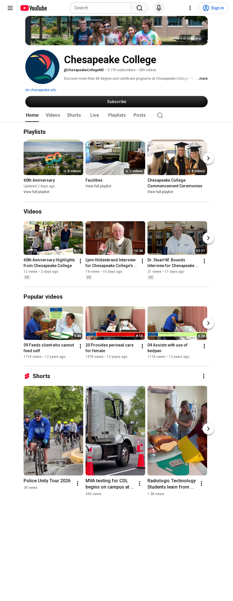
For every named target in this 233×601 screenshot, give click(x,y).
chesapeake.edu (42, 90)
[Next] (208, 158)
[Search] (139, 8)
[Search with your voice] (159, 8)
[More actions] (80, 261)
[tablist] (116, 115)
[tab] (32, 115)
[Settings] (190, 8)
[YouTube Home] (33, 8)
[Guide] (10, 8)
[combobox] (101, 8)
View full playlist (36, 192)
